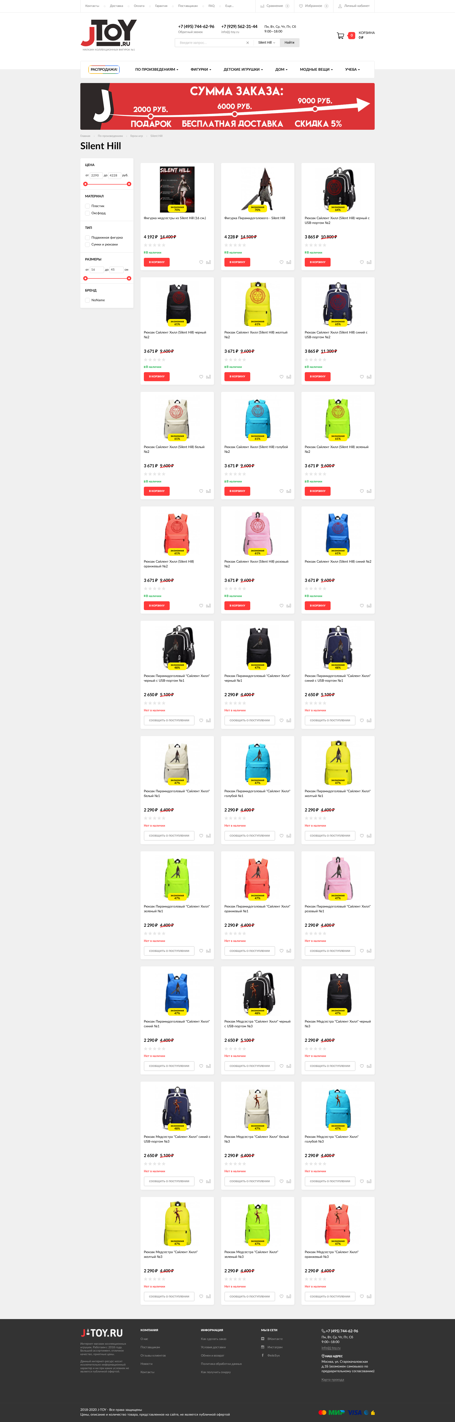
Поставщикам (188, 6)
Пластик (97, 206)
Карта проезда (333, 1379)
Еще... (229, 6)
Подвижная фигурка (107, 237)
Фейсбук (274, 1355)
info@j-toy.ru (230, 32)
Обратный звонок (190, 32)
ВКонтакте (275, 1339)
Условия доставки (213, 1347)
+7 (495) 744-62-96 (196, 27)
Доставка (116, 6)
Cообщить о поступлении (169, 720)
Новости (146, 1364)
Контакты (92, 6)
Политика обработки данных (221, 1364)
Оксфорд (98, 213)
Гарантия (161, 6)
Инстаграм (275, 1347)
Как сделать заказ (213, 1339)
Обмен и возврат (212, 1355)
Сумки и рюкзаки (104, 244)
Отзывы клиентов (153, 1355)
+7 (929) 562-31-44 (239, 27)
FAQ (211, 6)
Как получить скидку (216, 1372)
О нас (144, 1339)
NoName (98, 300)
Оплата (139, 6)
